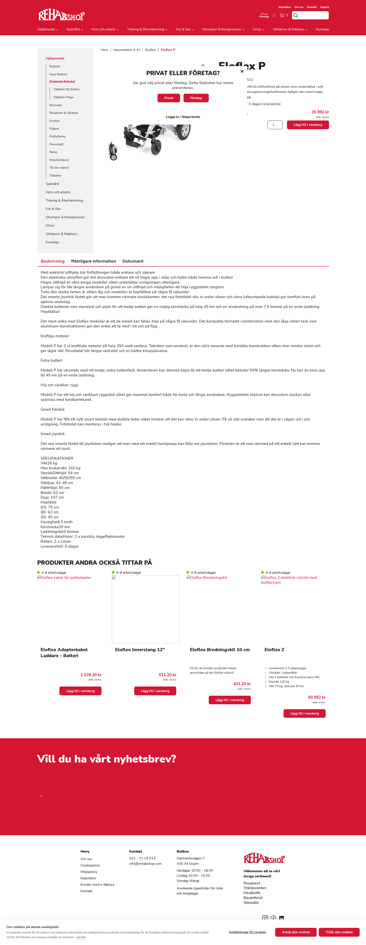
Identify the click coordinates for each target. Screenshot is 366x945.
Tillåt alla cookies (339, 932)
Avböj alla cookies (296, 932)
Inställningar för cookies (247, 932)
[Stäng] (242, 71)
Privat (168, 98)
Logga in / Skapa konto (183, 117)
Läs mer (81, 937)
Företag (196, 98)
